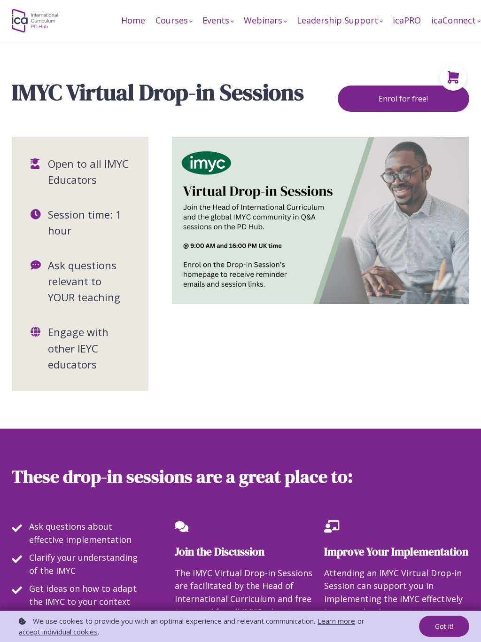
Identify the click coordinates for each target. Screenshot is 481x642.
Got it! (444, 626)
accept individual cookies (58, 631)
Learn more (336, 621)
